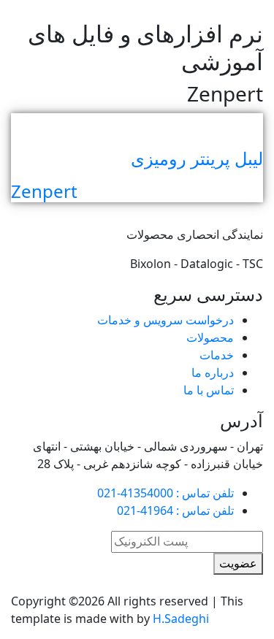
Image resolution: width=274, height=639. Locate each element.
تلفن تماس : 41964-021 (175, 510)
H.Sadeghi (181, 619)
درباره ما (212, 372)
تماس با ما (208, 390)
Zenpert (44, 191)
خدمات (216, 355)
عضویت (238, 563)
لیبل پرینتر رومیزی (197, 158)
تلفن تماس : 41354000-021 (165, 493)
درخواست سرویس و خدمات (165, 320)
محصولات (210, 337)
